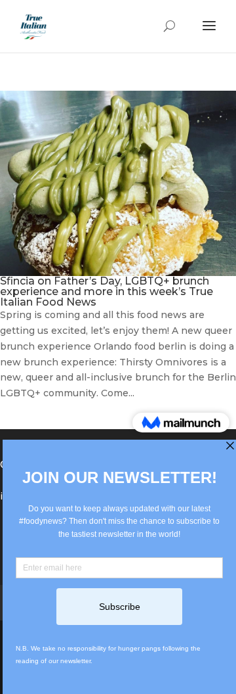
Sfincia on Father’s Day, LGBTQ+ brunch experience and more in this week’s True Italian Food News (106, 291)
